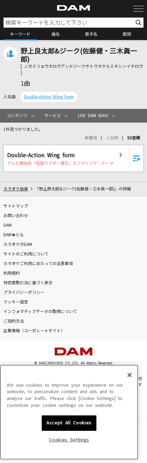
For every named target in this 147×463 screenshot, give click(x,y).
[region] (69, 412)
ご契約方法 (13, 321)
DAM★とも (13, 235)
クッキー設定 (15, 302)
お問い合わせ (15, 216)
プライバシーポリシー (23, 292)
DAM (7, 225)
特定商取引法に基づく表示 (28, 283)
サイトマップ (15, 206)
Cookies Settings (69, 440)
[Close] (129, 375)
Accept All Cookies (69, 423)
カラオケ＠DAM (17, 244)
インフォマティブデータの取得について (40, 312)
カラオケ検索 (15, 189)
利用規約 (11, 273)
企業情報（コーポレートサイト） (34, 331)
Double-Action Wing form (49, 97)
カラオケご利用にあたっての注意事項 (38, 264)
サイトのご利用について (26, 254)
